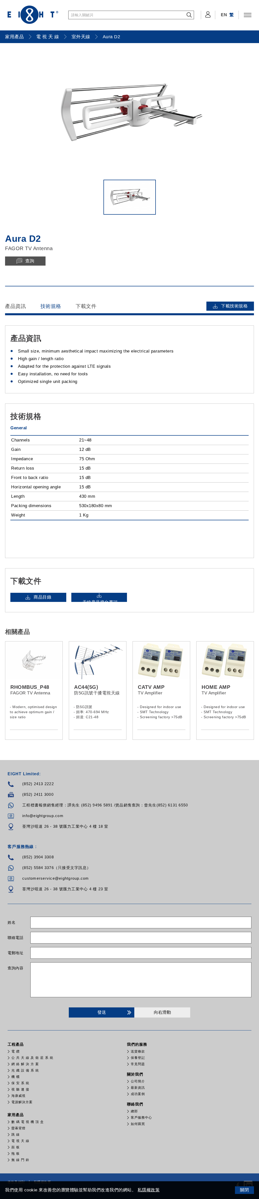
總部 (134, 1111)
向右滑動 (162, 1012)
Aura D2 (111, 36)
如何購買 (138, 1124)
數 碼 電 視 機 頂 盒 (27, 1122)
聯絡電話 (15, 937)
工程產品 (16, 1044)
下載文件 (86, 306)
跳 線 (15, 1134)
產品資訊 (15, 306)
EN (224, 14)
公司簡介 (138, 1081)
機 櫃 (15, 1077)
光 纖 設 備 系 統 (25, 1070)
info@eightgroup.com (42, 816)
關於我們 (135, 1074)
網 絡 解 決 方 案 (25, 1064)
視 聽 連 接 (20, 1089)
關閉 (244, 1190)
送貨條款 (138, 1051)
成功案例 (138, 1094)
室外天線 (81, 36)
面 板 (15, 1147)
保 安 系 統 (20, 1083)
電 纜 (15, 1051)
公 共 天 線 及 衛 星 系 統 (32, 1058)
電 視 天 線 (47, 36)
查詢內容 (15, 968)
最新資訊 (138, 1088)
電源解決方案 (22, 1102)
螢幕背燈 (18, 1128)
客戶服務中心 (141, 1117)
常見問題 (138, 1064)
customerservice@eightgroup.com (55, 878)
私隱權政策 (149, 1190)
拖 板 (15, 1153)
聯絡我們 (135, 1104)
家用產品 (14, 36)
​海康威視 (18, 1096)
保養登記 (138, 1058)
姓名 (11, 922)
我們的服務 (137, 1044)
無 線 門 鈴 (20, 1160)
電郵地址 (15, 953)
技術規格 (50, 306)
